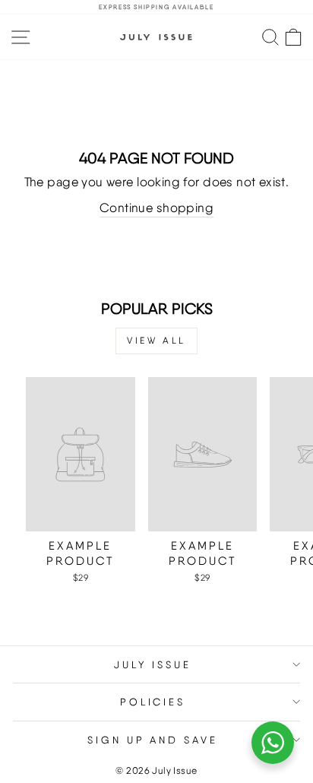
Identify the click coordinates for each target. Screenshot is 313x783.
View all (156, 340)
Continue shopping (156, 207)
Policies (153, 702)
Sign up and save (153, 740)
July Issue (153, 664)
